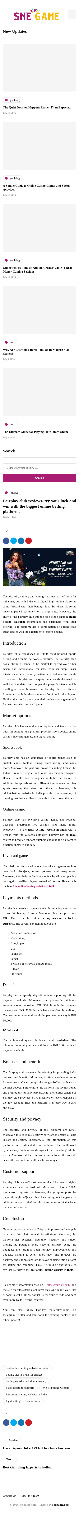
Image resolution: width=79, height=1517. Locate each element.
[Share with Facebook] (6, 541)
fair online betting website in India (26, 1394)
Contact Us (9, 1495)
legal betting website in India (23, 1401)
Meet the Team (30, 1495)
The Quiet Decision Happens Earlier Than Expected (37, 107)
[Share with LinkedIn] (21, 541)
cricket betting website (55, 1387)
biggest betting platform (20, 1387)
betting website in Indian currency (26, 1381)
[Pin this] (28, 541)
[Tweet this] (13, 541)
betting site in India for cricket (24, 1374)
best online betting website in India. (27, 1368)
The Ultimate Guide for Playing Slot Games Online (35, 431)
